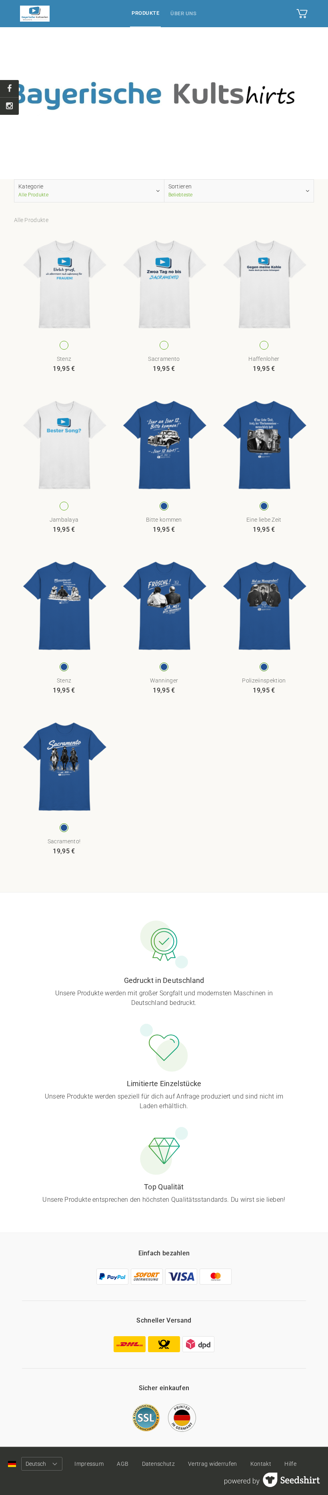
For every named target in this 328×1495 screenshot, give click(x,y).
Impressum (89, 1464)
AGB (122, 1464)
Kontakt (260, 1464)
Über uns (183, 13)
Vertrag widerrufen (212, 1464)
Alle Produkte (31, 220)
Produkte (145, 13)
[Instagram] (9, 106)
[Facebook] (9, 89)
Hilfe (290, 1464)
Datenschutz (158, 1464)
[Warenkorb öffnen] (302, 14)
